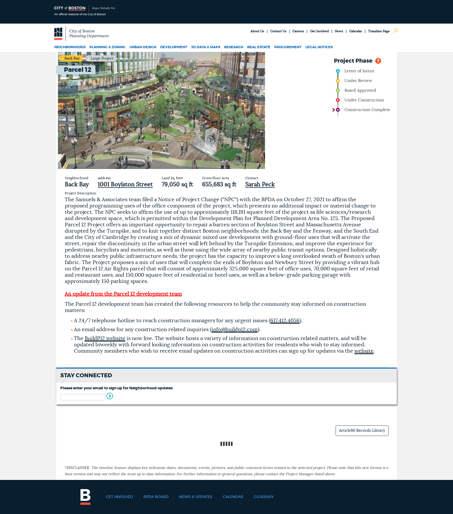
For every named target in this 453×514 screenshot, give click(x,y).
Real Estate (258, 47)
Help (378, 60)
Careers (298, 31)
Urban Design (143, 47)
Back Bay (72, 58)
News (339, 31)
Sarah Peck (260, 184)
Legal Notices (319, 47)
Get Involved (319, 31)
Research (233, 47)
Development (173, 47)
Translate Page (379, 31)
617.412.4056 (285, 320)
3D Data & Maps (205, 47)
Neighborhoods (69, 47)
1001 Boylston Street (125, 184)
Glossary (264, 497)
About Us (257, 31)
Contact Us (278, 31)
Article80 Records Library (362, 431)
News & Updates (195, 497)
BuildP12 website (105, 338)
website (364, 351)
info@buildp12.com (235, 329)
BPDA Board (156, 497)
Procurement (287, 47)
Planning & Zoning (107, 47)
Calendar (355, 31)
